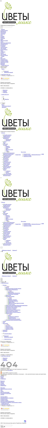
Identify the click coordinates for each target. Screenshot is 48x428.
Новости (2, 382)
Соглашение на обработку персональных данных (11, 402)
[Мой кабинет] (1, 249)
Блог (1, 390)
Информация (3, 385)
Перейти (2, 375)
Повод (9, 315)
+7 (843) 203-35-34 (5, 65)
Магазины (2, 387)
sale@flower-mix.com (5, 74)
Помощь (2, 394)
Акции (1, 377)
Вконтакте (5, 90)
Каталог (7, 287)
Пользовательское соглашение (6, 397)
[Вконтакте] (3, 96)
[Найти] (1, 28)
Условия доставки (4, 400)
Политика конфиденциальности (7, 401)
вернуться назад (3, 370)
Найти (2, 426)
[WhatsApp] (23, 422)
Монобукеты (10, 291)
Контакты (2, 384)
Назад (8, 286)
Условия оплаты (3, 399)
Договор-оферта (3, 396)
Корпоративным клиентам (6, 388)
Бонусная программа (4, 392)
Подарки (10, 298)
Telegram (5, 91)
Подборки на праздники (5, 393)
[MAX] (4, 100)
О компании (3, 378)
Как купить (8, 325)
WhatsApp (5, 92)
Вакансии (2, 381)
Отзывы (2, 383)
